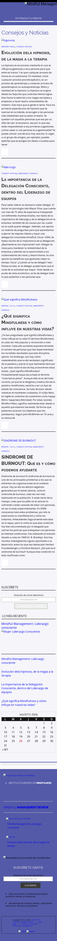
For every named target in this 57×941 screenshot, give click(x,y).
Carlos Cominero (11, 43)
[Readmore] (4, 151)
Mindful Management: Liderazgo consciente (25, 626)
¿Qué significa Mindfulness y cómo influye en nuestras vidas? (23, 703)
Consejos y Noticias (24, 47)
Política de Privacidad (29, 924)
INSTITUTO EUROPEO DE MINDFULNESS (26, 921)
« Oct (5, 749)
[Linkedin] (5, 791)
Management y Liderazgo (28, 173)
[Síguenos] (3, 791)
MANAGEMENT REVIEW (25, 807)
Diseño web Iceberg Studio (23, 926)
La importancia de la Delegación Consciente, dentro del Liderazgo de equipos (24, 688)
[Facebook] (7, 791)
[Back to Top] (51, 935)
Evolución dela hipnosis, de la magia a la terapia (27, 673)
